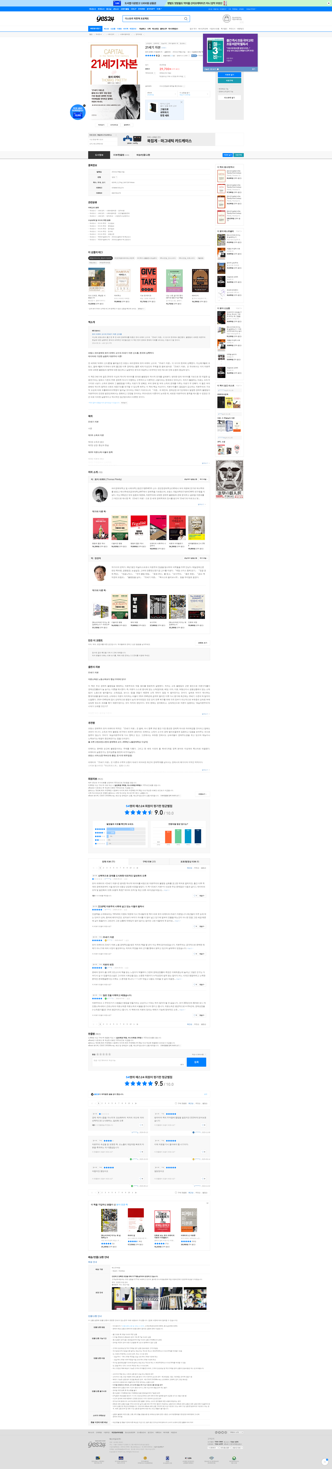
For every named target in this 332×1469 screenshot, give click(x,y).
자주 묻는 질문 (225, 1447)
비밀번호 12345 (232, 277)
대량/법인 (240, 29)
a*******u (110, 998)
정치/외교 (109, 216)
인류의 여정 (192, 622)
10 (131, 868)
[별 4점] (100, 1054)
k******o (135, 1159)
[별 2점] (97, 1054)
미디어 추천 (102, 223)
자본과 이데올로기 (176, 543)
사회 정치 (111, 34)
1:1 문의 (141, 1326)
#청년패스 (93, 263)
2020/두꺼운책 (222, 394)
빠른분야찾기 (95, 28)
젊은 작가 (193, 29)
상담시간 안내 (237, 1447)
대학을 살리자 (232, 354)
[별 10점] (109, 1054)
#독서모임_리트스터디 (187, 258)
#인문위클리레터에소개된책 (124, 258)
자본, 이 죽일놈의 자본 (226, 418)
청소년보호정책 (130, 1432)
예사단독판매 (203, 29)
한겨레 (110, 231)
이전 (97, 868)
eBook (149, 94)
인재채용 (99, 1432)
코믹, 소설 (221, 442)
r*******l (197, 1132)
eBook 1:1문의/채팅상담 (232, 1444)
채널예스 (142, 29)
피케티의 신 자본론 (188, 1235)
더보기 (238, 231)
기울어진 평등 (116, 543)
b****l (220, 414)
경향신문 (111, 234)
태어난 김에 (164, 109)
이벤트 (119, 29)
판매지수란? (189, 56)
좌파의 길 (131, 1235)
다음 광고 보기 (243, 22)
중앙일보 (111, 226)
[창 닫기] (181, 102)
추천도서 (232, 29)
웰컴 (90, 34)
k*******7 (197, 1186)
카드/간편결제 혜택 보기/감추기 (184, 86)
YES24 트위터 (222, 1432)
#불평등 (200, 258)
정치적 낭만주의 (232, 263)
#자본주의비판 (105, 263)
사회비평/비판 (125, 34)
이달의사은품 (214, 29)
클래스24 (163, 29)
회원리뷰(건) (169, 56)
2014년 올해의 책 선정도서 (121, 240)
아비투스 (117, 295)
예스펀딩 (155, 29)
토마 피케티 (149, 52)
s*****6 (109, 968)
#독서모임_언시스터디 (168, 258)
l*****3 (136, 1186)
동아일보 (111, 229)
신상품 (112, 29)
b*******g (108, 879)
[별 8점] (106, 1054)
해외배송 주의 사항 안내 (230, 89)
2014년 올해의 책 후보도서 (121, 237)
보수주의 (153, 622)
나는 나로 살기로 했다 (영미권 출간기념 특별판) (174, 298)
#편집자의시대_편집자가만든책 (100, 258)
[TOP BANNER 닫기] (329, 3)
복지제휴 (166, 1432)
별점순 (203, 868)
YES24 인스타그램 (225, 1432)
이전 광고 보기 (241, 22)
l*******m (221, 438)
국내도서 (99, 34)
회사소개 (91, 1432)
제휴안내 (158, 1432)
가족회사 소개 (236, 1432)
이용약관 (106, 1432)
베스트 (106, 29)
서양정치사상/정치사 (122, 216)
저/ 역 (154, 52)
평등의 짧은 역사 (98, 543)
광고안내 (150, 1432)
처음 (93, 868)
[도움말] (154, 73)
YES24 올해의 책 (104, 237)
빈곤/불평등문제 (124, 213)
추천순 (196, 868)
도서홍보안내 (141, 1432)
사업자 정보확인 (158, 1447)
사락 (149, 29)
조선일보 (111, 223)
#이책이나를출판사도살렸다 (147, 258)
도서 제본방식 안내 (116, 177)
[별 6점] (103, 1054)
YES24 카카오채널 (216, 1432)
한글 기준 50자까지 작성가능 (105, 1060)
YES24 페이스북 (219, 1432)
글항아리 (167, 52)
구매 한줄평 (182, 1103)
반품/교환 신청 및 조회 (130, 1326)
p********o (221, 390)
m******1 (108, 910)
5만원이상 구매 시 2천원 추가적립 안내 (185, 77)
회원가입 (216, 9)
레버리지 (195, 295)
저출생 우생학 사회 (233, 249)
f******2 (109, 940)
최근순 (189, 868)
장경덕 (158, 52)
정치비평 (139, 34)
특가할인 (224, 29)
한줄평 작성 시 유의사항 (205, 1054)
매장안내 (133, 29)
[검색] (186, 19)
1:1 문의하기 (213, 1447)
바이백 (125, 29)
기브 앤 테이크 (145, 295)
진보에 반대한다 (232, 290)
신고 (125, 879)
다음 (134, 868)
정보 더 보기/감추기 (161, 56)
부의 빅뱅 (134, 622)
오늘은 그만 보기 (210, 69)
